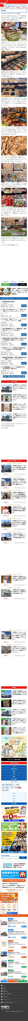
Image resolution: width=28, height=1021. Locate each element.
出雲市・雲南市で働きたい (8, 298)
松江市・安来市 (16, 787)
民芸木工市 (11, 425)
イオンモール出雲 (5, 425)
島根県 (19, 13)
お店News (24, 7)
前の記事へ (6, 281)
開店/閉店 (18, 7)
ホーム (3, 985)
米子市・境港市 (5, 787)
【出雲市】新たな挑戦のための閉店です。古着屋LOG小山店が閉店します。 (19, 591)
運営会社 (4, 988)
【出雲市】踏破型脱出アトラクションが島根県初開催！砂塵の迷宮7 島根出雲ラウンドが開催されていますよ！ (19, 496)
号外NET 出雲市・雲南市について (9, 1002)
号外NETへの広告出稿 (6, 993)
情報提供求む (5, 991)
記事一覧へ (14, 281)
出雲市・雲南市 (5, 790)
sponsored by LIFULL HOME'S (21, 915)
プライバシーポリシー (6, 999)
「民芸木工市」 (14, 18)
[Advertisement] (14, 445)
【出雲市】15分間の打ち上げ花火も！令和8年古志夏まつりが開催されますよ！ (19, 578)
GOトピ (2, 7)
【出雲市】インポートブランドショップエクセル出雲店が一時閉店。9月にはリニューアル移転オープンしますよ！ (19, 636)
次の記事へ (22, 281)
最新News (8, 7)
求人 (13, 7)
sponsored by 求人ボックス (21, 298)
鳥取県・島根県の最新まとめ (8, 784)
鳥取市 (17, 784)
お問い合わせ (5, 996)
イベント (3, 427)
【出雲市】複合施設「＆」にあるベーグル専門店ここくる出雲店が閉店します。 (19, 536)
